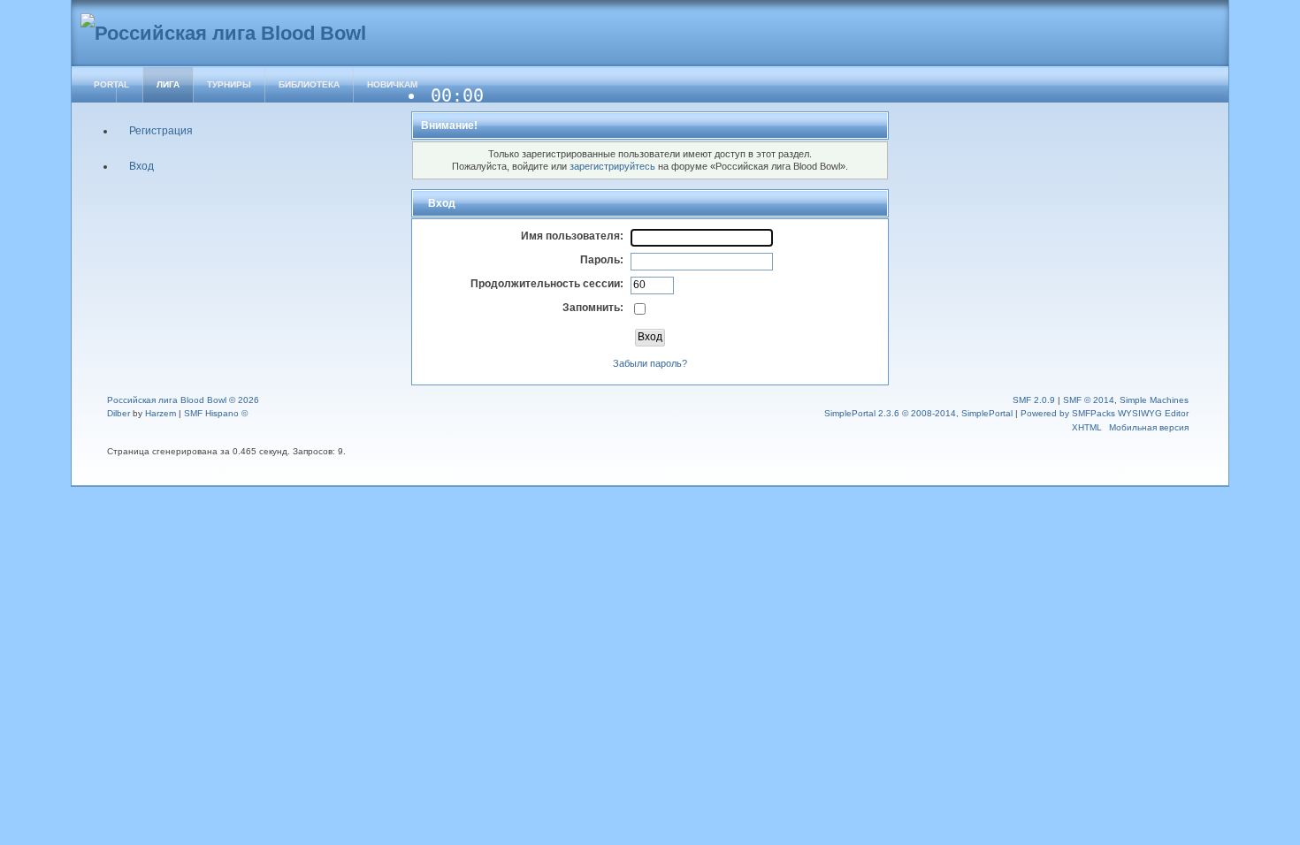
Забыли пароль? (650, 363)
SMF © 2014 (1088, 400)
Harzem (160, 413)
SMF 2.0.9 (1034, 400)
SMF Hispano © (216, 413)
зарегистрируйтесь (612, 166)
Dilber (118, 413)
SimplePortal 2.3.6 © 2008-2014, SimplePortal (918, 413)
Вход (141, 166)
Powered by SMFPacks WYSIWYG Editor (1105, 413)
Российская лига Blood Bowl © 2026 (183, 400)
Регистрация (161, 131)
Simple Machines (1154, 400)
